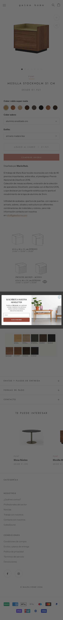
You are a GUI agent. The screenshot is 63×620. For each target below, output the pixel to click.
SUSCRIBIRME (16, 320)
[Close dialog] (59, 297)
